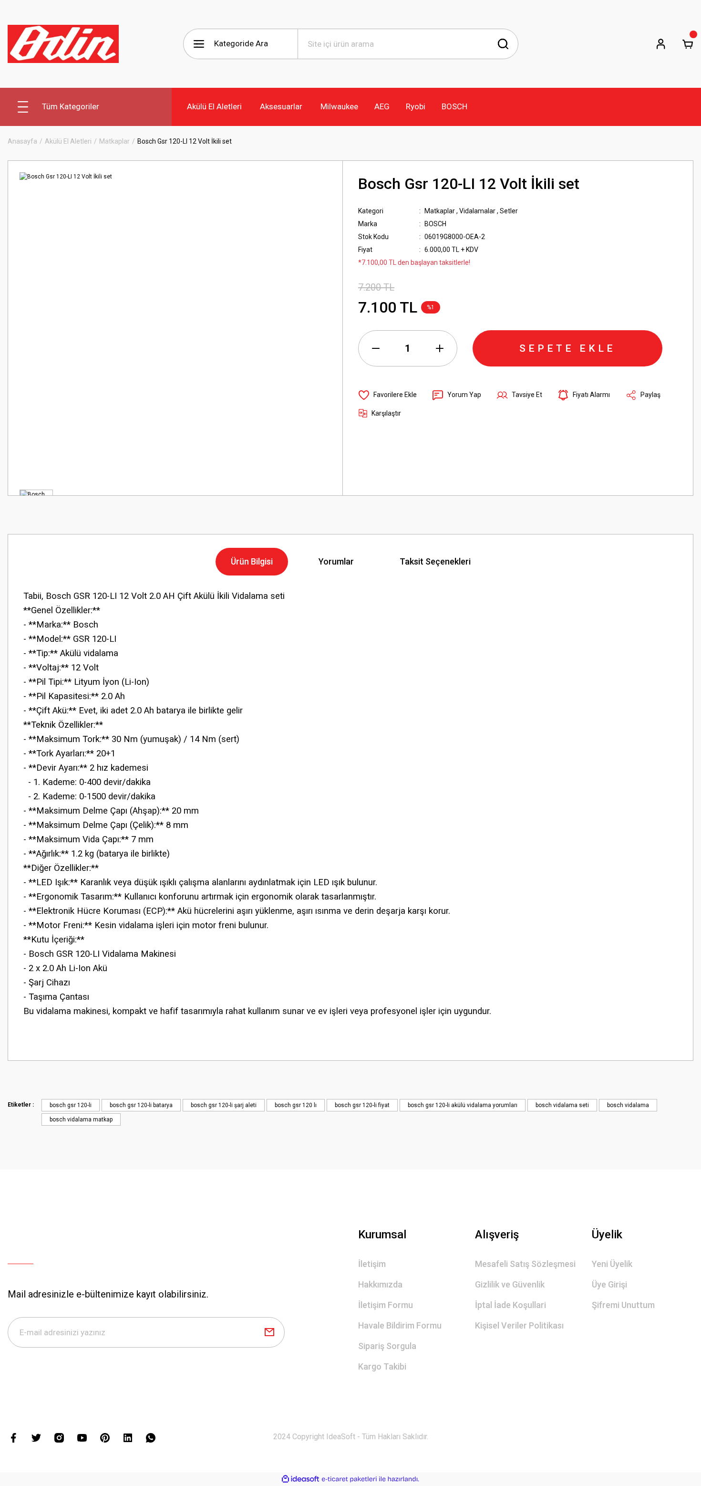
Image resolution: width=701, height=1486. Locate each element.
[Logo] (63, 44)
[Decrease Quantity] (376, 348)
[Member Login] (661, 43)
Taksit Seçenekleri (435, 561)
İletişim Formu (385, 1305)
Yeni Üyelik (612, 1264)
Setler (509, 211)
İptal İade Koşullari (510, 1305)
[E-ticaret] (349, 1479)
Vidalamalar (477, 211)
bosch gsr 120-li (71, 1105)
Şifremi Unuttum (623, 1305)
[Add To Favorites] (387, 395)
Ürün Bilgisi (252, 561)
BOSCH (435, 224)
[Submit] (269, 1332)
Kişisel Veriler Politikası (519, 1325)
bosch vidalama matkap (81, 1119)
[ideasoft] (300, 1479)
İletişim (372, 1264)
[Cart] (687, 43)
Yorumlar (336, 561)
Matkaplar (439, 211)
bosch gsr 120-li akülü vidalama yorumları (462, 1105)
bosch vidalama (628, 1105)
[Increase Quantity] (440, 348)
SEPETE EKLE (567, 348)
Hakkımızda (380, 1284)
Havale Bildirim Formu (400, 1325)
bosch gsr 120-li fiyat (362, 1105)
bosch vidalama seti (562, 1105)
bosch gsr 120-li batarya (141, 1105)
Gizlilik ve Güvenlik (510, 1284)
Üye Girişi (609, 1284)
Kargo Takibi (382, 1366)
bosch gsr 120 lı (296, 1105)
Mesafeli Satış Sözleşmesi (525, 1264)
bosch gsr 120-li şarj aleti (224, 1105)
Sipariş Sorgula (387, 1346)
